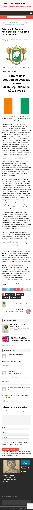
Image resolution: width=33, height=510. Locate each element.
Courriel (4, 432)
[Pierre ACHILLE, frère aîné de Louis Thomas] (5, 328)
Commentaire (6, 414)
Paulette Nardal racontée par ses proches (27, 470)
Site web (4, 437)
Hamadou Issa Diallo (14, 354)
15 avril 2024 (14, 344)
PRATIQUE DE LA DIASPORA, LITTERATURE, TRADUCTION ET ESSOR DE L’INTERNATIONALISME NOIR (20, 339)
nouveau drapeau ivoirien (16, 265)
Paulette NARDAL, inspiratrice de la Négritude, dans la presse (9, 478)
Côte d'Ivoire (10, 294)
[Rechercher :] (16, 17)
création (20, 294)
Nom (3, 427)
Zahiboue (11, 371)
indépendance (15, 297)
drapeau (5, 297)
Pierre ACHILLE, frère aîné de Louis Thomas (19, 325)
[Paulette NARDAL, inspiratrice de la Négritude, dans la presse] (11, 466)
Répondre (6, 365)
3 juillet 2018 (6, 39)
